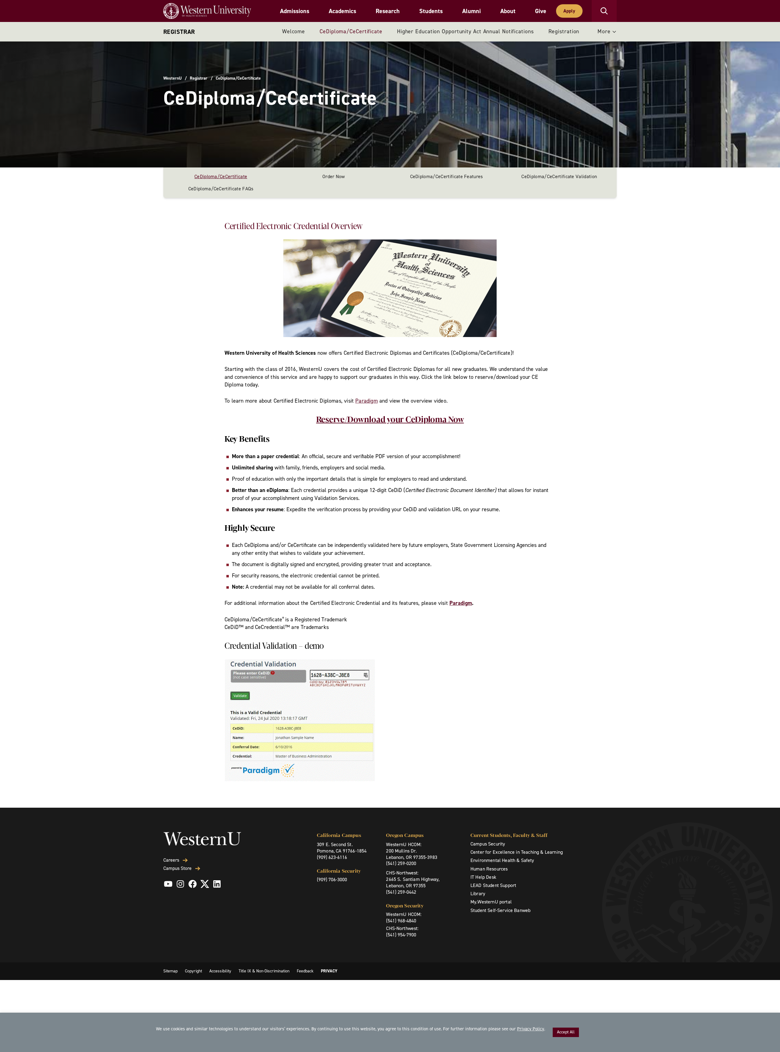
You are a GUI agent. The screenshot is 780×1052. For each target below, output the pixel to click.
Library (477, 893)
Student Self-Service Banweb (500, 910)
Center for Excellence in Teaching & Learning (516, 852)
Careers (171, 860)
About (508, 11)
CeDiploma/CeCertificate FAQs (221, 188)
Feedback (305, 971)
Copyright (193, 971)
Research (388, 11)
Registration (564, 31)
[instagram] (180, 884)
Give (540, 11)
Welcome (293, 31)
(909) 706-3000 (332, 879)
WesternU (172, 78)
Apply (569, 11)
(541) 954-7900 (401, 935)
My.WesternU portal (491, 902)
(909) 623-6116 (332, 857)
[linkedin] (217, 884)
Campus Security (487, 844)
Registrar (179, 32)
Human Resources (489, 869)
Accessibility (220, 971)
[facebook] (192, 884)
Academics (342, 11)
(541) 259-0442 (401, 892)
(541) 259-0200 (401, 863)
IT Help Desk (483, 877)
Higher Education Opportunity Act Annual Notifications (465, 31)
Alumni (471, 11)
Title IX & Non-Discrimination (264, 971)
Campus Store (177, 868)
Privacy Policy (530, 1029)
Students (431, 11)
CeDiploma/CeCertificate (351, 31)
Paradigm (366, 400)
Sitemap (170, 971)
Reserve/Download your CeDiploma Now (390, 419)
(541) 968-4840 (401, 920)
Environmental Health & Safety (502, 860)
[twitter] (205, 884)
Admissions (294, 11)
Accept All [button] (566, 1032)
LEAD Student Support (493, 885)
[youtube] (168, 884)
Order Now (333, 176)
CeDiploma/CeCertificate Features (446, 176)
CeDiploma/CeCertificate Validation (559, 176)
